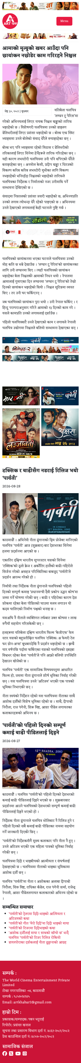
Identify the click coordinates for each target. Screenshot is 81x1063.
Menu (64, 21)
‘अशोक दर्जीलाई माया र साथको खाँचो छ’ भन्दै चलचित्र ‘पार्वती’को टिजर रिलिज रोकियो (39, 935)
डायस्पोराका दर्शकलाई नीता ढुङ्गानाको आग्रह (37, 942)
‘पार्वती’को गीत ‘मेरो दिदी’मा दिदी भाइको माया (39, 923)
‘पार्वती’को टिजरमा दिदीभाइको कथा (32, 928)
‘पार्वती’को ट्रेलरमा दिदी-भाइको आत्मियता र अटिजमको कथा (37, 916)
